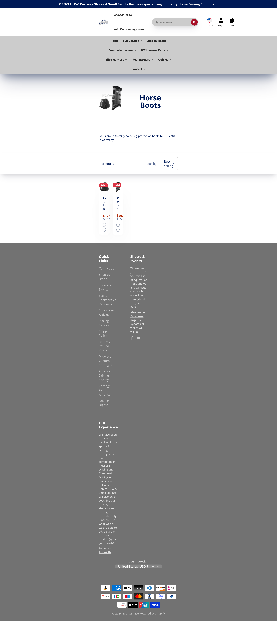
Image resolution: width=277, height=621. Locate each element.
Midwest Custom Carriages (105, 360)
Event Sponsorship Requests (107, 299)
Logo (104, 22)
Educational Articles (107, 312)
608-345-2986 (123, 15)
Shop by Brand (157, 41)
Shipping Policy (105, 333)
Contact (137, 69)
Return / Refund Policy (104, 346)
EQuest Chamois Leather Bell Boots (104, 208)
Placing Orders (104, 323)
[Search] (194, 22)
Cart (231, 22)
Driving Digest (104, 403)
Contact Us (106, 268)
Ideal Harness (141, 59)
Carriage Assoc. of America (105, 390)
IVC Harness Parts (153, 50)
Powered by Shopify (152, 613)
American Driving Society (105, 375)
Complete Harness (120, 50)
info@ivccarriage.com (129, 29)
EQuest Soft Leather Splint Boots (118, 208)
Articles (163, 59)
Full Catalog (131, 41)
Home (114, 41)
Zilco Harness (115, 59)
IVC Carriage (131, 613)
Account (221, 22)
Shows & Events (105, 287)
